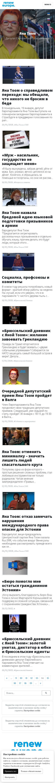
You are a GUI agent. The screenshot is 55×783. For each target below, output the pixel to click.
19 (31, 683)
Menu (47, 4)
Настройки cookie (32, 710)
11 (26, 678)
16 (15, 683)
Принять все (10, 771)
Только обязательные (31, 771)
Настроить (10, 777)
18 (25, 683)
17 (20, 683)
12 (31, 678)
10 (21, 678)
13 (37, 678)
